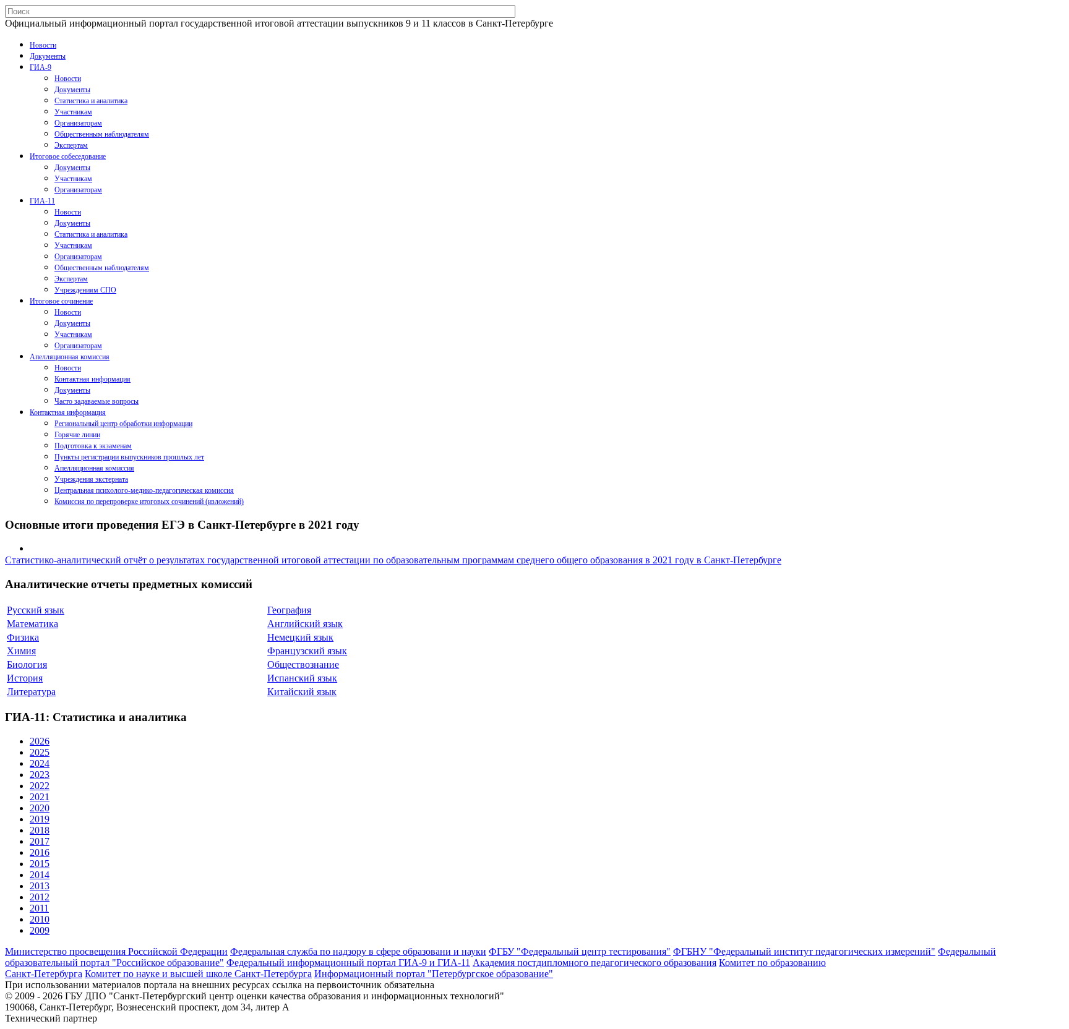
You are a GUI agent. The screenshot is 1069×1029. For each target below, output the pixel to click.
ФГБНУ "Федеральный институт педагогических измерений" (804, 951)
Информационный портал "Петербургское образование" (433, 973)
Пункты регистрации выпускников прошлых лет (129, 457)
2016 (39, 852)
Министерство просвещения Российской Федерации (116, 951)
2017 (39, 841)
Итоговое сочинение (61, 301)
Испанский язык (302, 678)
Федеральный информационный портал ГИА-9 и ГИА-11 (348, 962)
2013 (39, 886)
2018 (39, 830)
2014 (39, 874)
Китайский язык (302, 691)
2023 (39, 774)
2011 (39, 908)
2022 (39, 785)
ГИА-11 (42, 201)
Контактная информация (92, 379)
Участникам (73, 112)
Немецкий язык (300, 637)
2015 (39, 863)
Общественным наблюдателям (101, 134)
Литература (31, 691)
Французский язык (307, 651)
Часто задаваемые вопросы (96, 401)
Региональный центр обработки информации (123, 423)
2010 (39, 919)
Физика (23, 637)
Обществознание (303, 664)
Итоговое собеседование (68, 156)
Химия (21, 651)
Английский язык (305, 623)
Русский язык (35, 610)
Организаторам (78, 123)
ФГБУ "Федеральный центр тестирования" (580, 951)
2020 (39, 808)
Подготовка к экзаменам (93, 446)
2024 (39, 763)
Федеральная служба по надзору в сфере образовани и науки (358, 951)
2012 (39, 897)
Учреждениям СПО (85, 290)
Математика (32, 623)
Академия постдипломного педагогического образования (594, 962)
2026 (39, 741)
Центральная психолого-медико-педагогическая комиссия (144, 490)
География (289, 610)
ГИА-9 (40, 67)
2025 (39, 752)
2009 (39, 930)
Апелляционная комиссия (69, 356)
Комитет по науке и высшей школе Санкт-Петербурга (198, 973)
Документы (48, 56)
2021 (39, 797)
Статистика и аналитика (90, 100)
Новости (43, 45)
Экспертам (71, 145)
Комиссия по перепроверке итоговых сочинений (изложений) (149, 501)
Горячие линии (77, 434)
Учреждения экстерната (91, 479)
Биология (27, 664)
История (25, 678)
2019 (39, 819)
